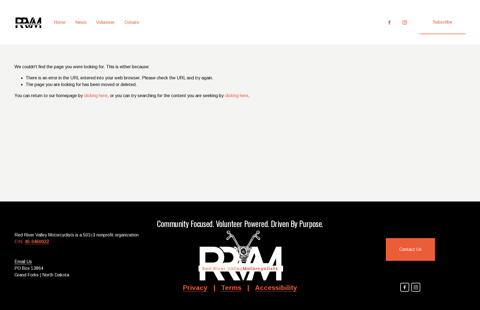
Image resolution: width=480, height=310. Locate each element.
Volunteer (105, 22)
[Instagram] (405, 22)
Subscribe (442, 22)
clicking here (96, 95)
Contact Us (410, 249)
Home (60, 22)
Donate (131, 22)
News (81, 22)
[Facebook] (389, 22)
